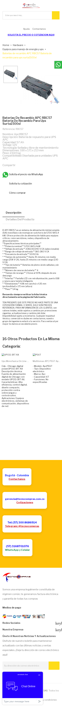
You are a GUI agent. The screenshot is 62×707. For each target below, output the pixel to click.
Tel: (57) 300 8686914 (22, 522)
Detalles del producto (20, 219)
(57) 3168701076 (17, 546)
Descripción (13, 212)
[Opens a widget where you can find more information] (22, 688)
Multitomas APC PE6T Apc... (47, 361)
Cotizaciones (24, 502)
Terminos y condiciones (45, 699)
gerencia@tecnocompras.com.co (24, 499)
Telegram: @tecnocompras (22, 526)
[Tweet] (26, 165)
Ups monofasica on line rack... (15, 361)
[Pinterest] (33, 165)
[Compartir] (19, 165)
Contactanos (17, 479)
